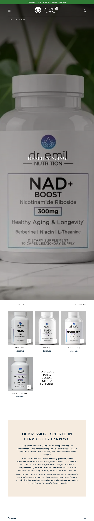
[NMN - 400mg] (20, 328)
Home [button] (10, 19)
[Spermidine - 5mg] (73, 328)
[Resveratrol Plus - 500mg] (20, 374)
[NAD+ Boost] (47, 328)
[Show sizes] (29, 341)
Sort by (22, 304)
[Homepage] (47, 10)
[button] (9, 10)
